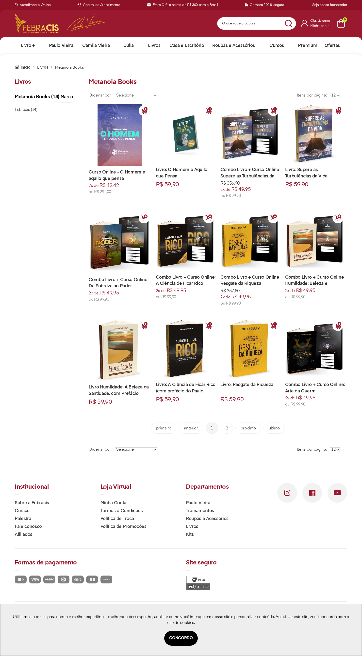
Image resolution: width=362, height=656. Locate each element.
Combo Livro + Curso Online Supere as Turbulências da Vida (249, 176)
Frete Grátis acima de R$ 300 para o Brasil (185, 5)
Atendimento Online (35, 5)
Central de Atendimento (101, 5)
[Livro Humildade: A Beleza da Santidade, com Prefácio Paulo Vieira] (120, 350)
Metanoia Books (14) (37, 97)
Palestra (23, 519)
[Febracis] (37, 23)
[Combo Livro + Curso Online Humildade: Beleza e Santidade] (315, 241)
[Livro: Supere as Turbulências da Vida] (315, 134)
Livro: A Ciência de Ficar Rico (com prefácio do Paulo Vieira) (185, 391)
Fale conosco (28, 526)
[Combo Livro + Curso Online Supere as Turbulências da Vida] (250, 134)
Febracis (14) (26, 110)
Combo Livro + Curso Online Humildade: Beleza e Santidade (314, 283)
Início (26, 68)
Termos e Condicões (121, 511)
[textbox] (250, 23)
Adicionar (144, 110)
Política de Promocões (123, 526)
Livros (42, 68)
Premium (307, 45)
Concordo (181, 638)
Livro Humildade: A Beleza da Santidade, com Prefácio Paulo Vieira (119, 393)
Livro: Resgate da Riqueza (246, 385)
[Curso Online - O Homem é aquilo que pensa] (120, 135)
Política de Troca (117, 519)
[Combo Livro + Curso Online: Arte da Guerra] (315, 349)
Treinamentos (200, 511)
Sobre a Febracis (32, 503)
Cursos (22, 511)
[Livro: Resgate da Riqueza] (250, 349)
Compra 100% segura (266, 5)
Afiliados (23, 534)
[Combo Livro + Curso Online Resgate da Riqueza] (250, 241)
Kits (190, 534)
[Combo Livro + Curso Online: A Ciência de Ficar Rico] (186, 241)
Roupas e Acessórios (207, 519)
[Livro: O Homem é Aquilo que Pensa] (186, 134)
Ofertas (332, 45)
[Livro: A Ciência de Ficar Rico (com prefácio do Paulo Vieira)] (186, 349)
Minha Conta (113, 503)
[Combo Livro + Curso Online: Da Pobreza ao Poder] (120, 243)
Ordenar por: (100, 95)
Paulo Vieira (198, 503)
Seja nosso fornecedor (329, 5)
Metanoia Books (69, 68)
